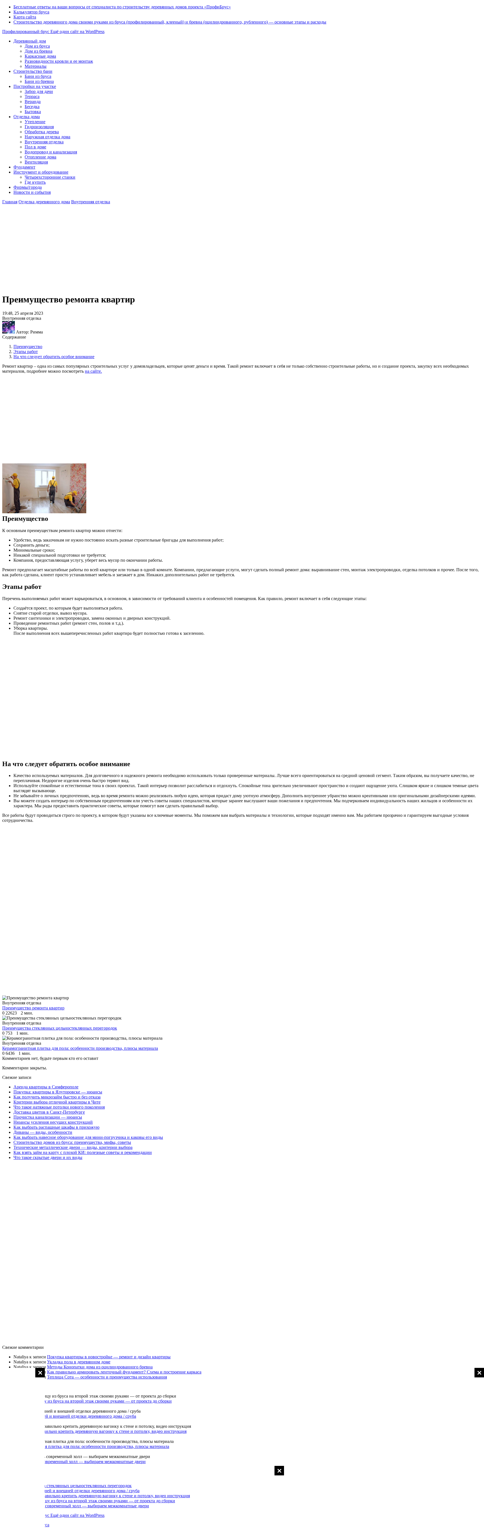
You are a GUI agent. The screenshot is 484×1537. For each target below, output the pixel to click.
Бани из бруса (38, 76)
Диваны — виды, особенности (42, 1132)
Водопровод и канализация (51, 152)
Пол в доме (35, 146)
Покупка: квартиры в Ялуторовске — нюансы (57, 1092)
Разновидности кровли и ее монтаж (59, 61)
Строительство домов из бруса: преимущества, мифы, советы (72, 1142)
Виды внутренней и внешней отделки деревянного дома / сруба (74, 1416)
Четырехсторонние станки (50, 177)
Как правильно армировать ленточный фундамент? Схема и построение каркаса (124, 1372)
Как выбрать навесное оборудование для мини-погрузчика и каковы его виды (88, 1137)
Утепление (35, 121)
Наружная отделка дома (47, 136)
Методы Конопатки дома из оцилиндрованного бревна (100, 1367)
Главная (9, 201)
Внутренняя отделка (44, 141)
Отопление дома (40, 157)
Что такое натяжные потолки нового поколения (59, 1107)
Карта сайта (24, 17)
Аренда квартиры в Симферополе (45, 1086)
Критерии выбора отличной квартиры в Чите (57, 1102)
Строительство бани (32, 71)
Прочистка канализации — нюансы (47, 1117)
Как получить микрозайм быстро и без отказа (57, 1097)
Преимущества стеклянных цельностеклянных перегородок (74, 1485)
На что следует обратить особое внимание (53, 356)
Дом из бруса (37, 46)
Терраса (32, 96)
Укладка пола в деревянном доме (78, 1361)
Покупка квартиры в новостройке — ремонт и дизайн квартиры (109, 1356)
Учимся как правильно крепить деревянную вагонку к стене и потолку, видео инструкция (100, 1431)
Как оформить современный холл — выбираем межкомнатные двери (79, 1461)
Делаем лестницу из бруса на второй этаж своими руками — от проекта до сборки (92, 1401)
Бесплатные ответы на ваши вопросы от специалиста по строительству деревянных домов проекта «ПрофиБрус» (122, 6)
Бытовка (33, 111)
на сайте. (93, 371)
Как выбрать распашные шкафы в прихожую (56, 1127)
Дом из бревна (38, 51)
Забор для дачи (39, 91)
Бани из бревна (39, 81)
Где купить (35, 182)
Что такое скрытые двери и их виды (47, 1157)
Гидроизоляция (39, 126)
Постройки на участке (34, 86)
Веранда (33, 101)
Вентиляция (36, 162)
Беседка (32, 106)
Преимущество (27, 346)
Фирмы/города (27, 187)
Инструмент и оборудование (40, 172)
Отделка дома (26, 116)
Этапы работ (25, 351)
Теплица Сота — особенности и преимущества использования (107, 1377)
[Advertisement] (461, 1452)
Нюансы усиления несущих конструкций (53, 1122)
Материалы (35, 66)
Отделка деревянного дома (44, 201)
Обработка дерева (42, 131)
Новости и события (32, 192)
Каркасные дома (40, 56)
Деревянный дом (29, 41)
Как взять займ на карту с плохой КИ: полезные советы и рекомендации (82, 1152)
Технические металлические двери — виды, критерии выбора (72, 1147)
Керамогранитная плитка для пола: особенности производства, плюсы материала (91, 1446)
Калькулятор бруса (31, 12)
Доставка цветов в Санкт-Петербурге (49, 1112)
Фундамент (24, 167)
